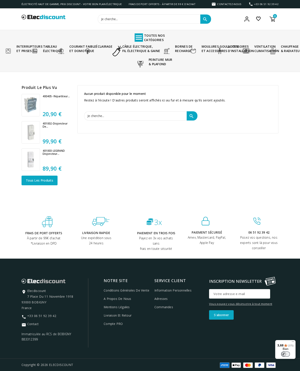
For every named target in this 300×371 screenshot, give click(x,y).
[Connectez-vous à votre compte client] (247, 19)
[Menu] (293, 342)
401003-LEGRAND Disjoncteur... (54, 152)
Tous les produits (39, 180)
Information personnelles (173, 290)
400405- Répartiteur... (56, 96)
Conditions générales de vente (126, 290)
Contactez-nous (229, 4)
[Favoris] (258, 18)
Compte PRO (113, 324)
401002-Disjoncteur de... (55, 125)
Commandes (163, 307)
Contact (33, 324)
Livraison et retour (118, 315)
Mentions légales (117, 307)
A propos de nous (117, 299)
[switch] (285, 354)
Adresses (161, 299)
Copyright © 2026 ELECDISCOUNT (47, 365)
